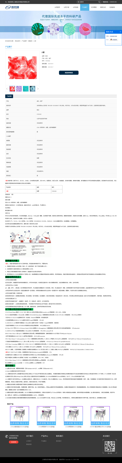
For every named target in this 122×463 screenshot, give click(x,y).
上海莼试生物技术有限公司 (50, 459)
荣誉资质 (29, 444)
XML (77, 459)
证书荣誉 (94, 7)
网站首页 (17, 41)
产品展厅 (84, 7)
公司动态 (75, 7)
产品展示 (44, 441)
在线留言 (112, 7)
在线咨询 (13, 442)
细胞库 (30, 41)
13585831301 (113, 2)
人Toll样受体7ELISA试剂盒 (46, 426)
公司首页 (57, 7)
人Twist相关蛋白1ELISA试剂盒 (19, 426)
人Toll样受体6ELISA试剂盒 (73, 426)
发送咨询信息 (69, 72)
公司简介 (29, 441)
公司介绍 (66, 7)
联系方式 (103, 7)
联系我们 (58, 441)
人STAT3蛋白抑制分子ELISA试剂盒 (100, 426)
